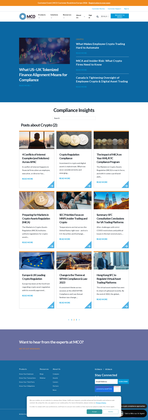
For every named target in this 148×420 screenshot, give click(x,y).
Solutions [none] (54, 15)
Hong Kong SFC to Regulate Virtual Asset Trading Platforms (109, 278)
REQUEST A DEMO (119, 16)
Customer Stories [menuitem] (98, 9)
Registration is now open (99, 3)
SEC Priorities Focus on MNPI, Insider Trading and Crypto (73, 218)
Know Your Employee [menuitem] (26, 374)
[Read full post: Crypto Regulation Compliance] (74, 140)
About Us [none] (78, 16)
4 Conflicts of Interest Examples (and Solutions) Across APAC (35, 158)
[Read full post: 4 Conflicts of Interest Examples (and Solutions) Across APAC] (36, 140)
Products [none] (42, 15)
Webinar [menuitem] (43, 378)
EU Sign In (98, 369)
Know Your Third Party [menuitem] (27, 382)
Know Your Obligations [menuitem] (27, 386)
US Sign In (108, 369)
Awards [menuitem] (55, 378)
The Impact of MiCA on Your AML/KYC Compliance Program (109, 158)
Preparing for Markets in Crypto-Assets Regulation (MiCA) (36, 218)
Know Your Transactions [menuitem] (27, 378)
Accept (94, 411)
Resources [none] (67, 15)
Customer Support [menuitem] (114, 9)
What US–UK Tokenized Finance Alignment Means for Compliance (43, 74)
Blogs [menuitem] (42, 374)
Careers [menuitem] (55, 382)
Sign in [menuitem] (126, 9)
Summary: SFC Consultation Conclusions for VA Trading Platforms (110, 218)
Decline (110, 411)
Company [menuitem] (56, 374)
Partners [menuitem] (56, 386)
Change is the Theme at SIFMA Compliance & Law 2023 (73, 278)
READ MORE (25, 85)
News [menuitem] (55, 390)
